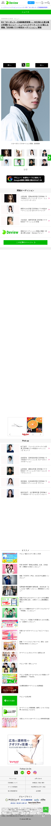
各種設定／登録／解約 (38, 782)
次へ (42, 65)
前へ (9, 65)
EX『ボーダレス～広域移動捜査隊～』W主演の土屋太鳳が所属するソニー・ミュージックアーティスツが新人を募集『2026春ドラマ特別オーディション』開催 (25, 24)
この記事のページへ (24, 242)
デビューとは (12, 778)
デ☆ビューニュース (17, 7)
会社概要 (38, 791)
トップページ (5, 7)
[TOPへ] (46, 809)
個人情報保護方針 (12, 791)
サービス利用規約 (12, 786)
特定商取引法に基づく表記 (38, 786)
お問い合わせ (38, 778)
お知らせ (31, 2)
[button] (49, 158)
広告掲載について (12, 782)
